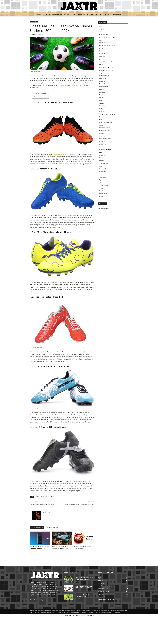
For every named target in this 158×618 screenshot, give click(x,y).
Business (102, 54)
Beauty (101, 40)
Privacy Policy (90, 615)
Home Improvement (105, 130)
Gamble (101, 103)
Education (117, 14)
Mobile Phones (69, 14)
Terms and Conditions (78, 615)
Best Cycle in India (105, 43)
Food (100, 100)
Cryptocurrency (104, 73)
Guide (101, 117)
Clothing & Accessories (106, 67)
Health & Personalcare (106, 122)
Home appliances (104, 128)
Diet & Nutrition (104, 76)
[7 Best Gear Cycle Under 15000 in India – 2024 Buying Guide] (68, 579)
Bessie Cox (34, 34)
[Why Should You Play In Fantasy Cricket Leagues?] (84, 538)
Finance (101, 95)
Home (39, 14)
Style (100, 174)
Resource (102, 158)
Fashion (101, 89)
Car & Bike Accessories (106, 62)
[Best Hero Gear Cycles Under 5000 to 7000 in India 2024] (68, 588)
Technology (102, 177)
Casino (101, 65)
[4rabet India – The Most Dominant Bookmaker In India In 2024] (40, 538)
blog (100, 51)
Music (101, 147)
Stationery (102, 171)
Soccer (47, 496)
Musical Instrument (105, 150)
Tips (100, 180)
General (101, 111)
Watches (102, 196)
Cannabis (102, 56)
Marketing (102, 141)
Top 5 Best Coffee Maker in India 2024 (42, 504)
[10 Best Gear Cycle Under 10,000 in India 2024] (68, 597)
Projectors (102, 155)
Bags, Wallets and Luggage (107, 37)
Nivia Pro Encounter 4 (61, 154)
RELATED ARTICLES (37, 528)
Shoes (42, 496)
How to (101, 133)
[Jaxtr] (79, 6)
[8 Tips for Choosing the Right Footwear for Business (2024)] (62, 538)
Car (100, 59)
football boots (63, 85)
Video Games (103, 193)
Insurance (102, 136)
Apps (100, 32)
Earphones (102, 78)
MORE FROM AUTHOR (51, 528)
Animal (101, 29)
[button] (125, 14)
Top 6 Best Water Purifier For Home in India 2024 (79, 504)
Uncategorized (103, 191)
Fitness (101, 97)
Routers (108, 14)
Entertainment (103, 86)
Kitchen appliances (105, 139)
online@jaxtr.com (42, 600)
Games (101, 108)
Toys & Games (103, 185)
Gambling (102, 106)
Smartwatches (83, 14)
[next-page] (34, 552)
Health (101, 119)
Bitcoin (101, 48)
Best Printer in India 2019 (107, 45)
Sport (52, 496)
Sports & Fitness (96, 14)
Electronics (102, 84)
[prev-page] (31, 552)
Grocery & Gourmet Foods (107, 114)
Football (37, 496)
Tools (100, 182)
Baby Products (103, 34)
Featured (102, 92)
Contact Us (67, 615)
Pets (100, 152)
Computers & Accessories (53, 14)
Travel (101, 188)
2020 (100, 26)
